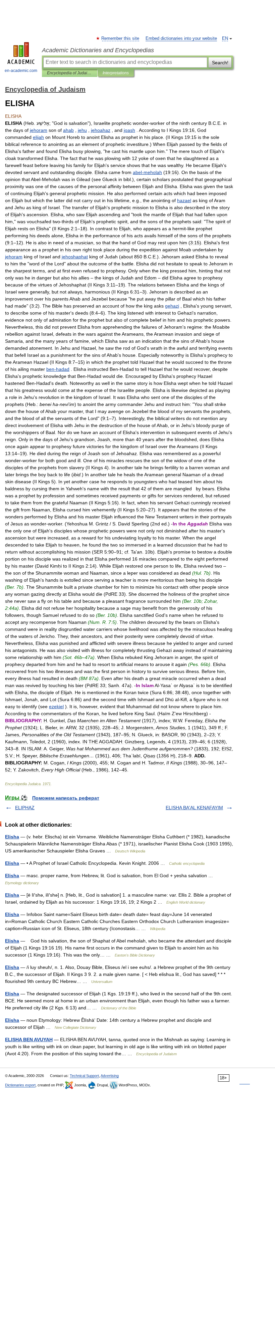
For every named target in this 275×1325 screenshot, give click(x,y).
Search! (220, 62)
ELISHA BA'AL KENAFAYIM (194, 807)
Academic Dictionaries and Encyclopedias (98, 50)
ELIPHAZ (25, 807)
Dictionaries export (20, 1085)
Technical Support (84, 1076)
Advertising (110, 1076)
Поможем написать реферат (65, 798)
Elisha (12, 836)
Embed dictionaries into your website (181, 38)
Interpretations (116, 73)
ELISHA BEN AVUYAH (29, 1039)
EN (225, 38)
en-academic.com (21, 70)
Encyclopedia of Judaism (69, 73)
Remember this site (120, 38)
